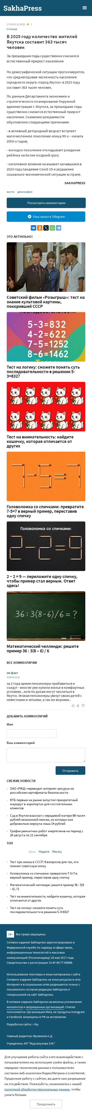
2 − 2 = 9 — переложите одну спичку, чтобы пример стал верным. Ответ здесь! (42, 581)
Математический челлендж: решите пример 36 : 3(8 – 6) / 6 (43, 648)
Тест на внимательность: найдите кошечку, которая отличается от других (40, 441)
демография (24, 191)
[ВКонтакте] (33, 228)
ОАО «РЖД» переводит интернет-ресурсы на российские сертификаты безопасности (42, 790)
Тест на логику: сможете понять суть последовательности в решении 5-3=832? (43, 371)
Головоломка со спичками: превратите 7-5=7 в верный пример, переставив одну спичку (45, 511)
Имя (10, 724)
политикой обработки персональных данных (37, 1089)
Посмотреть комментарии (46, 203)
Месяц (56, 851)
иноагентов (15, 1007)
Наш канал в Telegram (49, 216)
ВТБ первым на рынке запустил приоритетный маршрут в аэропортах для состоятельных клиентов (44, 804)
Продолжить (46, 1104)
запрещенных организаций (45, 1007)
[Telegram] (58, 228)
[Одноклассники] (39, 228)
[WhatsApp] (52, 228)
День (32, 851)
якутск (11, 191)
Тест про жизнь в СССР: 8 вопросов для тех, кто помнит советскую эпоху (44, 864)
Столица (12, 29)
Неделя (44, 851)
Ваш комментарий (21, 743)
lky (35, 1024)
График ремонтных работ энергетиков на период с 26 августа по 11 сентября (46, 833)
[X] (46, 228)
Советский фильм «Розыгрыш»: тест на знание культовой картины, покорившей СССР (46, 302)
